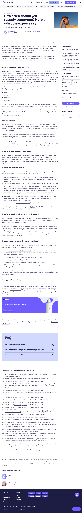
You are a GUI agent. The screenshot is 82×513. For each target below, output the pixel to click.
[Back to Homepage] (8, 2)
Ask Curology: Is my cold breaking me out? (70, 77)
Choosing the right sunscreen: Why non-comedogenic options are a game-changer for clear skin (71, 55)
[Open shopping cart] (80, 2)
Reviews (5, 502)
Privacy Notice (5, 509)
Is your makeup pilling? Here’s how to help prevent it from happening (70, 60)
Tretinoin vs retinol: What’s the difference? (69, 85)
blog (5, 13)
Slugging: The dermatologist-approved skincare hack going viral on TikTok (71, 81)
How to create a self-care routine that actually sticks (70, 89)
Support (18, 492)
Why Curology (6, 497)
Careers (18, 497)
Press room (18, 499)
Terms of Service (6, 507)
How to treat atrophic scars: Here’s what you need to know (71, 68)
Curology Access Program (24, 507)
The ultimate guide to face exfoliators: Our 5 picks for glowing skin (70, 64)
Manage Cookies (22, 509)
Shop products (6, 495)
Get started (6, 492)
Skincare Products (11, 13)
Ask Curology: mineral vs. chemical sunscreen (70, 50)
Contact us (18, 502)
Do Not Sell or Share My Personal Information (27, 506)
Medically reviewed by (12, 482)
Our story (5, 499)
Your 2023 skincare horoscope (69, 93)
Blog (17, 495)
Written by (10, 475)
